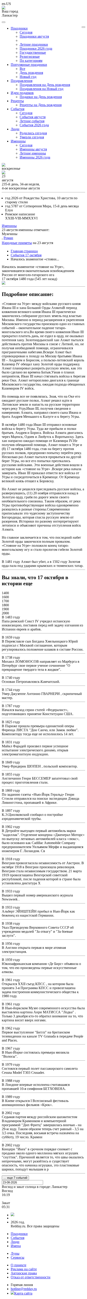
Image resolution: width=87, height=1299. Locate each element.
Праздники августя (34, 36)
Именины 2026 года (35, 157)
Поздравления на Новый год (41, 89)
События (17, 1238)
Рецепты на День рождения (41, 105)
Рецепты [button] (17, 101)
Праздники (19, 1234)
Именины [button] (18, 141)
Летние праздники (34, 44)
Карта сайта (23, 1293)
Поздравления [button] (21, 81)
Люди (15, 1242)
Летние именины (33, 153)
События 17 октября (26, 255)
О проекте (18, 1265)
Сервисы (17, 1257)
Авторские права (24, 1273)
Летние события (32, 121)
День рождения (31, 73)
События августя (33, 117)
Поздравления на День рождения (45, 85)
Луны (15, 1253)
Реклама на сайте (24, 1269)
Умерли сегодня (32, 137)
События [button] (17, 109)
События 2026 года (34, 125)
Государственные (33, 52)
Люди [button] (15, 129)
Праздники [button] (19, 28)
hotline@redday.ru (24, 1289)
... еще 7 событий (15, 1177)
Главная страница (24, 251)
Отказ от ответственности (30, 1277)
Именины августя (33, 149)
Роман (8, 238)
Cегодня (26, 32)
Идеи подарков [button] (22, 93)
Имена (16, 1246)
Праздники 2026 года (36, 48)
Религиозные (30, 56)
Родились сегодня (33, 133)
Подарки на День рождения (41, 97)
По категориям (31, 60)
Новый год (28, 77)
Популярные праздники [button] (29, 64)
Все (22, 69)
